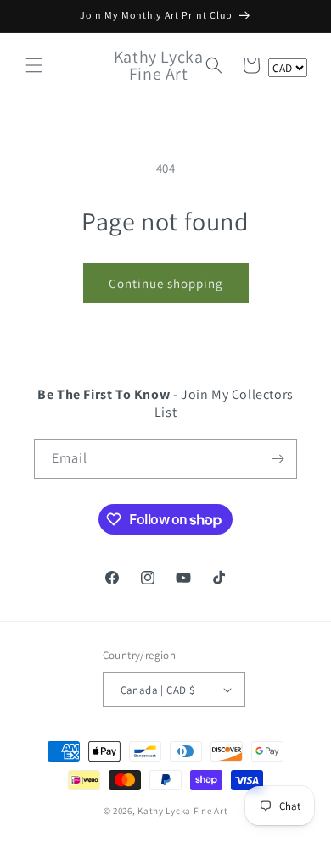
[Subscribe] (277, 459)
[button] (34, 65)
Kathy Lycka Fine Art (182, 811)
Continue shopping (166, 283)
